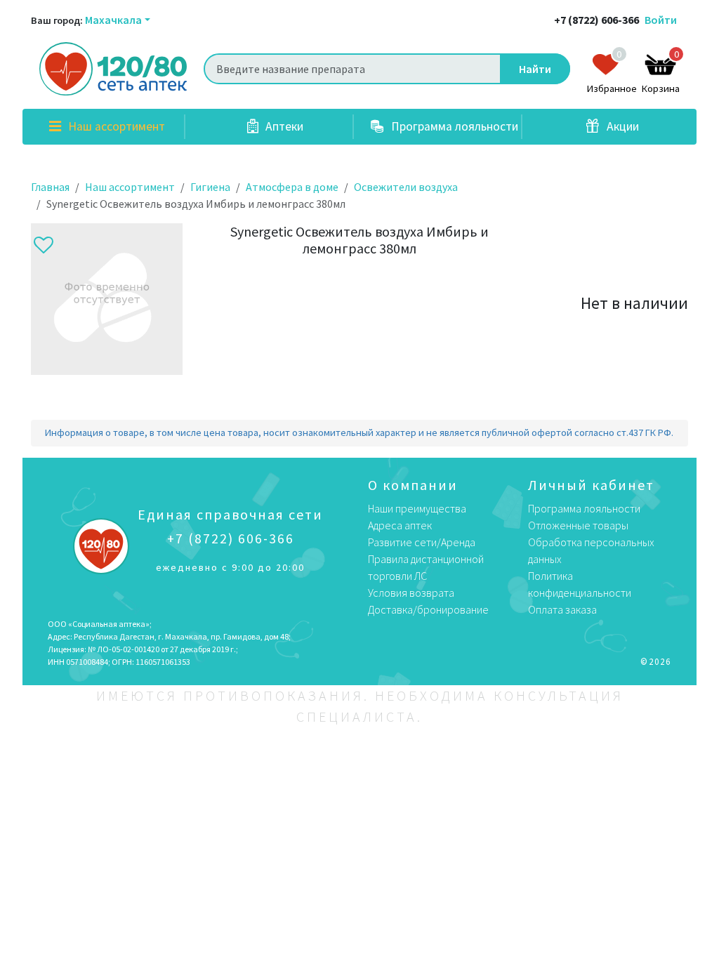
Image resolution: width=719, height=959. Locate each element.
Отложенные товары (578, 525)
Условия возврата (411, 593)
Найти (535, 69)
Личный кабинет (591, 485)
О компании (413, 485)
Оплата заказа (562, 609)
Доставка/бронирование (428, 609)
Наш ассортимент (115, 126)
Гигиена (210, 187)
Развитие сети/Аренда (421, 542)
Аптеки (283, 126)
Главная (50, 187)
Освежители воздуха (406, 187)
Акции (621, 126)
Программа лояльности (453, 126)
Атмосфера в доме (292, 187)
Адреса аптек (400, 525)
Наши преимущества (417, 508)
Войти (661, 20)
